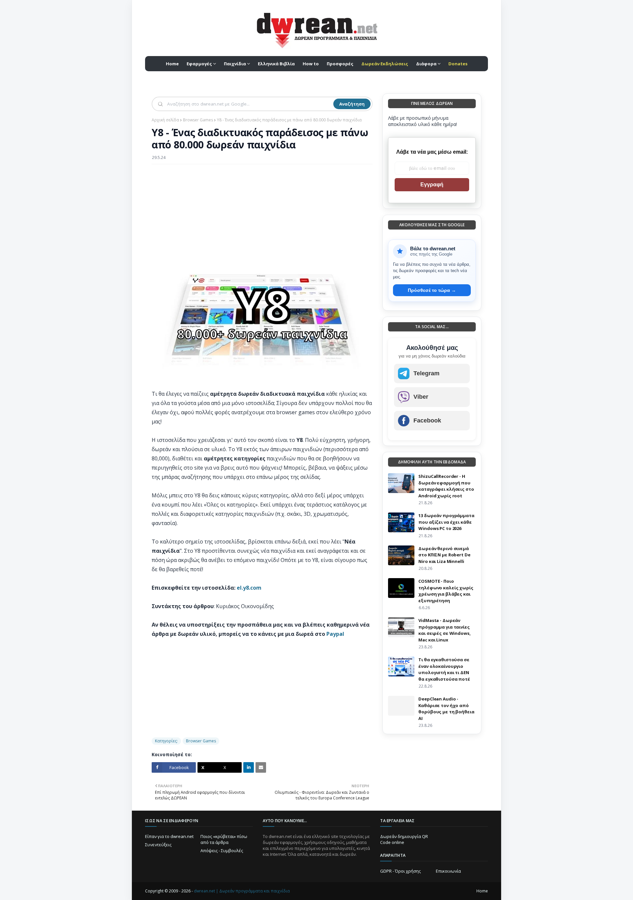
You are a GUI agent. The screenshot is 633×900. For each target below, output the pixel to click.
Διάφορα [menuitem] (426, 64)
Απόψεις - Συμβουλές (221, 850)
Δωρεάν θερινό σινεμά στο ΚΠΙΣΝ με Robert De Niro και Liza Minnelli (444, 554)
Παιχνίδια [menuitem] (235, 64)
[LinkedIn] (248, 767)
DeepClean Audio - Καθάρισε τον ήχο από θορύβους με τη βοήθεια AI (446, 708)
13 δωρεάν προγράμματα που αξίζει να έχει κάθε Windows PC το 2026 (446, 521)
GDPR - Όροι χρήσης (400, 871)
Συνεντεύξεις (158, 845)
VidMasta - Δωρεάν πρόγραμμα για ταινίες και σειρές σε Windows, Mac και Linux (444, 630)
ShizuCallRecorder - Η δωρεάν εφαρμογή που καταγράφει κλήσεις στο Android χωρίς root (446, 486)
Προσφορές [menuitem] (340, 64)
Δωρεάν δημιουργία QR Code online (404, 839)
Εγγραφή (431, 184)
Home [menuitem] (172, 64)
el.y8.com (249, 587)
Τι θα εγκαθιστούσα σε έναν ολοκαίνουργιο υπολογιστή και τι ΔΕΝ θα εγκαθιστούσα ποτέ (444, 669)
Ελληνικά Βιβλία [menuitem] (276, 64)
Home (482, 891)
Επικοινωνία (448, 871)
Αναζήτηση (352, 104)
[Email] (261, 767)
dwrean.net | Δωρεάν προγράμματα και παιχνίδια (242, 891)
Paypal (335, 633)
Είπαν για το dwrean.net (169, 836)
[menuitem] (385, 63)
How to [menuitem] (311, 64)
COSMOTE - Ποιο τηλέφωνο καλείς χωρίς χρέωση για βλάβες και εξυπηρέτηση (445, 591)
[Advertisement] (262, 217)
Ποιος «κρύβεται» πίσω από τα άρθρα (223, 839)
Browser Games (198, 120)
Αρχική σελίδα (165, 120)
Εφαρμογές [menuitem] (199, 64)
